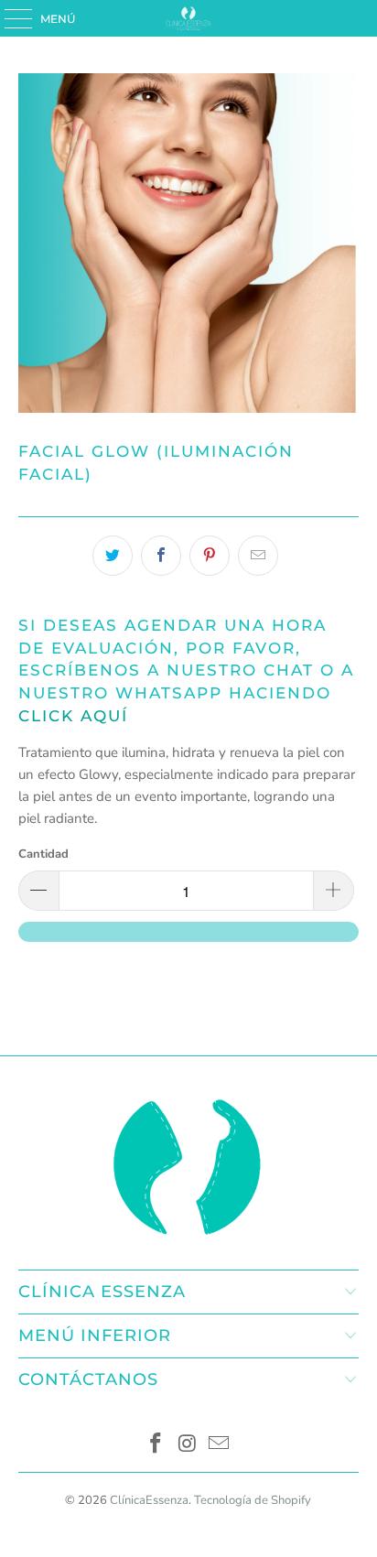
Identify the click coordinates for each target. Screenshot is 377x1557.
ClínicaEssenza (149, 1500)
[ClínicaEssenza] (188, 18)
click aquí (73, 716)
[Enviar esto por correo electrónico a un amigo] (258, 555)
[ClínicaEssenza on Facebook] (155, 1446)
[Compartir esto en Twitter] (112, 555)
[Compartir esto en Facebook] (161, 555)
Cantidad (43, 854)
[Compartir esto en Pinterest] (209, 555)
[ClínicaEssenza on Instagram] (187, 1446)
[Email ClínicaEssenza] (219, 1446)
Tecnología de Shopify (252, 1500)
